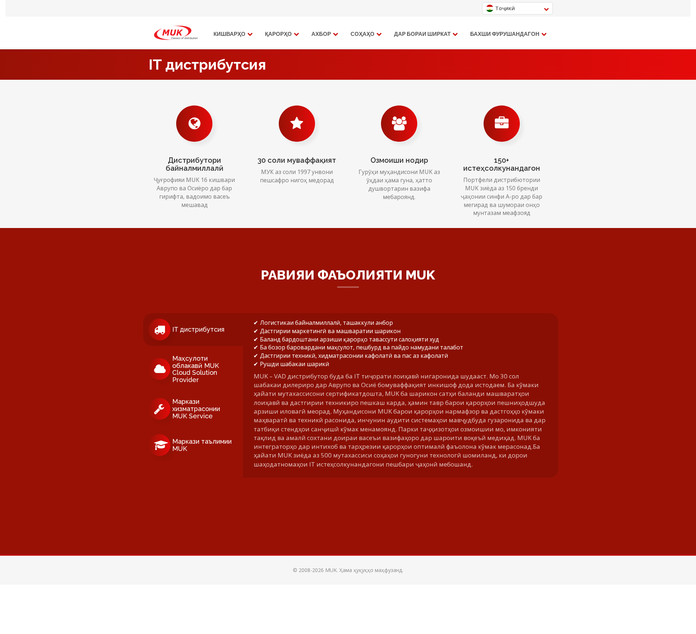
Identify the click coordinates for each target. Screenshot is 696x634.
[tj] (176, 33)
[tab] (193, 329)
